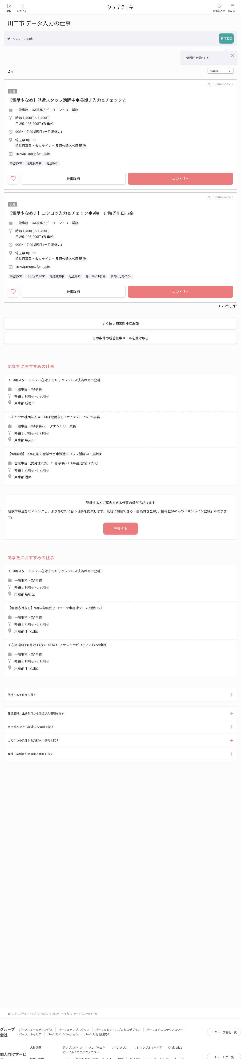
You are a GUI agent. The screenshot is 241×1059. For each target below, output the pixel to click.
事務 (66, 1013)
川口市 (56, 1013)
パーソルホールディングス (35, 1029)
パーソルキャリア (30, 1034)
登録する (120, 528)
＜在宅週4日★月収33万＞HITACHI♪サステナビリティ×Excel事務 (57, 656)
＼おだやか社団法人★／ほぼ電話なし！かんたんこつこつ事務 (54, 428)
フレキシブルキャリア (148, 1047)
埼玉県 (44, 1013)
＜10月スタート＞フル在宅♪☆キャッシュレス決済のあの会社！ (56, 391)
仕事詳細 (73, 178)
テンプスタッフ (72, 1047)
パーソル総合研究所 (97, 1034)
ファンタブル (119, 1047)
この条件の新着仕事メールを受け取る (120, 338)
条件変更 (226, 38)
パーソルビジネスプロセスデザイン (118, 1029)
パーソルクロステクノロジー (164, 1029)
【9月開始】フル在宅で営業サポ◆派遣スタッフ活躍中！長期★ (55, 465)
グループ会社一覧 (225, 1032)
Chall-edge (175, 1047)
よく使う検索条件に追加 (120, 323)
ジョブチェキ (96, 1047)
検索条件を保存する (197, 57)
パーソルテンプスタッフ (73, 1029)
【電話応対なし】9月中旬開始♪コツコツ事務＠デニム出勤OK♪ (55, 619)
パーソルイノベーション (62, 1034)
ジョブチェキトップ (25, 1013)
